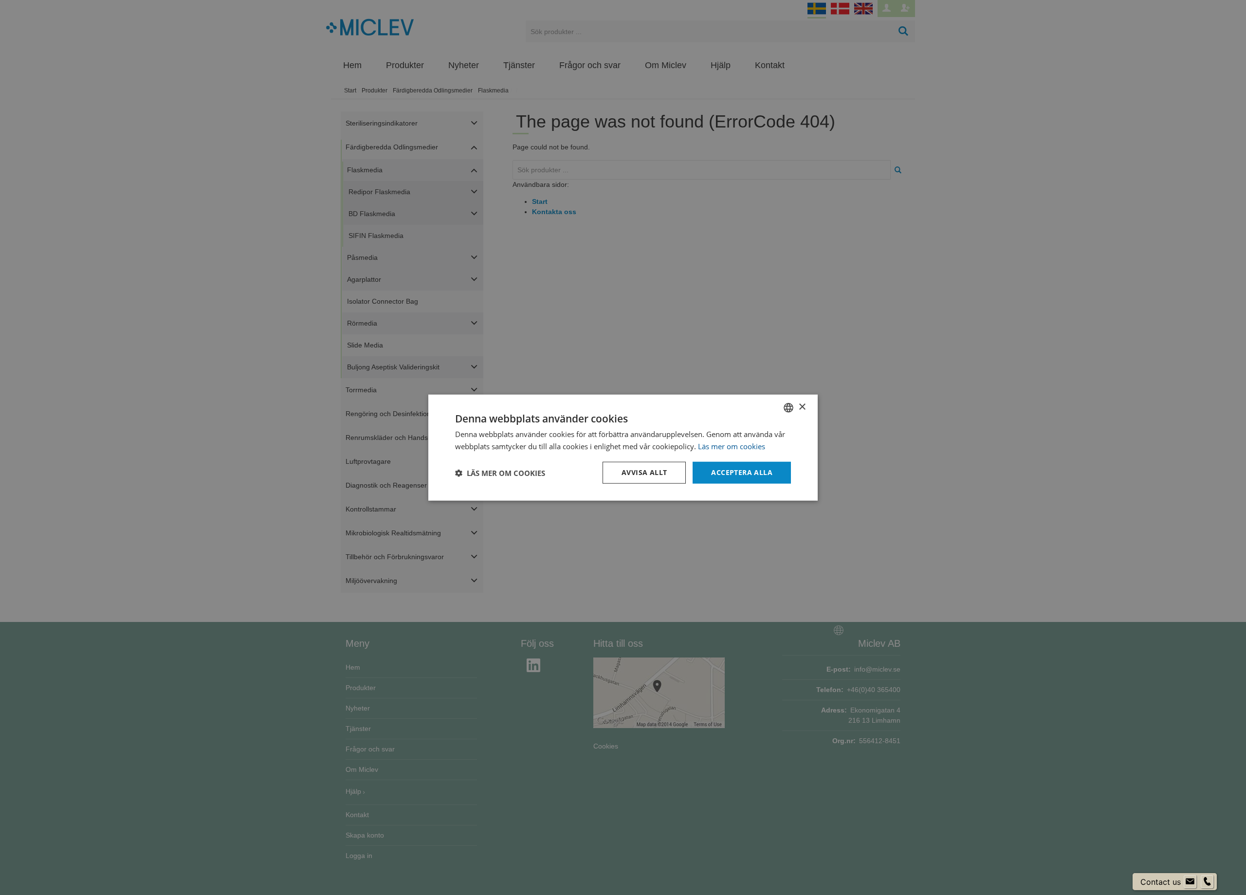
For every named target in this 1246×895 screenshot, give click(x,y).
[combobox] (788, 407)
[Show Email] (1190, 882)
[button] (500, 472)
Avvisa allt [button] (644, 472)
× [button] (802, 407)
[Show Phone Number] (1207, 882)
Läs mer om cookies (731, 446)
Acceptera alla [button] (741, 472)
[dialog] (623, 447)
